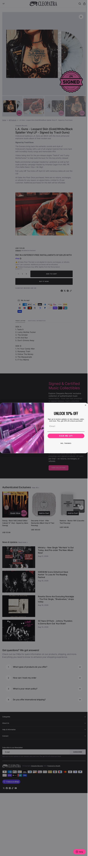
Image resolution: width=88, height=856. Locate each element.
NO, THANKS (65, 443)
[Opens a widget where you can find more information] (77, 852)
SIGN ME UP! (65, 436)
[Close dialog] (84, 405)
